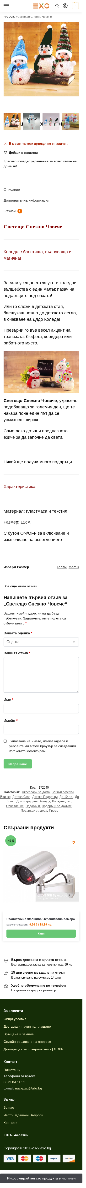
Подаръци (33, 806)
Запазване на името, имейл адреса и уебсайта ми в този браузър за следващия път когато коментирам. (42, 746)
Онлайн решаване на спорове (27, 1041)
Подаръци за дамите (57, 806)
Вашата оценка (18, 633)
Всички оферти (63, 792)
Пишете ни (12, 1070)
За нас (9, 1107)
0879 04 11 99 (14, 1082)
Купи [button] (41, 933)
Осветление (15, 806)
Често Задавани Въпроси (23, 1115)
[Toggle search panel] (57, 6)
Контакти (10, 1123)
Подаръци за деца (34, 810)
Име (8, 700)
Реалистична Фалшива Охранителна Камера (40, 919)
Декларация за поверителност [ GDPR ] (34, 1049)
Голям (62, 567)
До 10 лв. (66, 797)
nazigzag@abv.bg (28, 1088)
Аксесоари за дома (36, 792)
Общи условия (15, 1019)
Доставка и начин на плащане (27, 1026)
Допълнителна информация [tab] (26, 200)
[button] (75, 6)
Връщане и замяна (19, 1034)
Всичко (5, 797)
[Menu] (11, 5)
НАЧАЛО (9, 16)
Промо (53, 810)
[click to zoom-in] (41, 59)
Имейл (11, 720)
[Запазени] (73, 842)
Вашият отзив (17, 653)
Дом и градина (27, 801)
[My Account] (65, 6)
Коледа (44, 801)
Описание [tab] (12, 189)
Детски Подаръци (45, 797)
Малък (74, 567)
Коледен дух (61, 801)
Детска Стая (21, 797)
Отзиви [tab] (12, 211)
